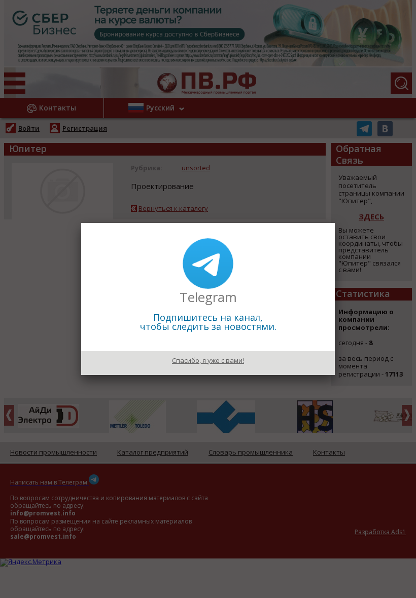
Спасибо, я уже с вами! (208, 360)
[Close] (335, 223)
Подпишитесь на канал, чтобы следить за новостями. (208, 321)
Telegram (208, 297)
